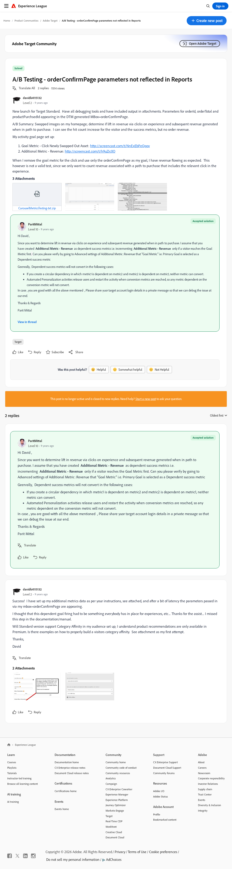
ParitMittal (35, 224)
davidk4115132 (32, 98)
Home (6, 20)
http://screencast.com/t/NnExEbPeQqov (120, 145)
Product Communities (26, 20)
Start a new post (145, 399)
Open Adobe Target (202, 43)
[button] (207, 20)
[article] (115, 499)
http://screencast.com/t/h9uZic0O (90, 151)
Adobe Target (50, 20)
